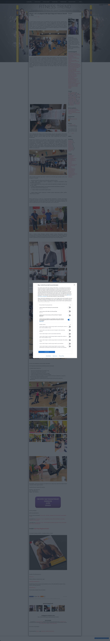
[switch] (69, 307)
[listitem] (55, 305)
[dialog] (55, 320)
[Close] (75, 285)
